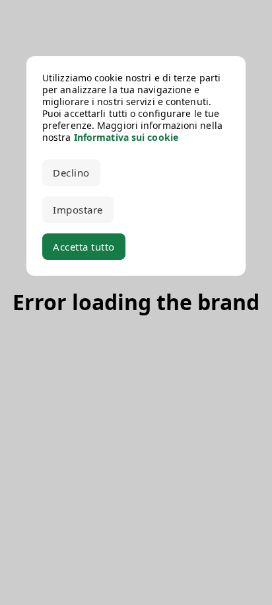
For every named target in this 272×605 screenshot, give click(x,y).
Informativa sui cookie (126, 137)
